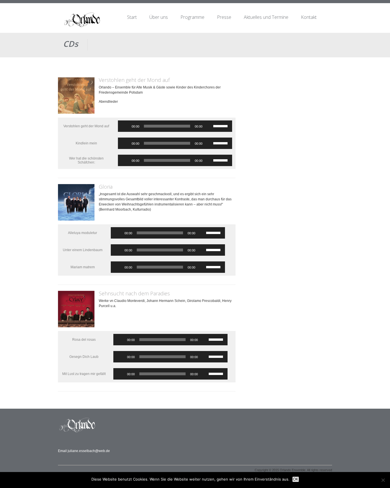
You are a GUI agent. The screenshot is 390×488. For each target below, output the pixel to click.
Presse (224, 17)
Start (132, 17)
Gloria (105, 186)
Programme (192, 17)
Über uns (158, 17)
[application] (175, 126)
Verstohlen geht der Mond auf (134, 79)
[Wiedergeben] (125, 126)
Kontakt (309, 17)
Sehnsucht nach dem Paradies (134, 293)
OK (295, 479)
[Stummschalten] (209, 126)
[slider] (221, 125)
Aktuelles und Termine (266, 17)
